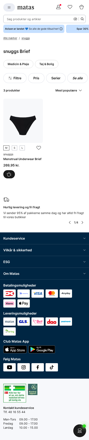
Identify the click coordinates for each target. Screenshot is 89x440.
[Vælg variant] (9, 174)
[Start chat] (79, 430)
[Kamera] (75, 19)
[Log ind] (58, 7)
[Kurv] (81, 7)
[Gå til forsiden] (25, 7)
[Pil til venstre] (69, 222)
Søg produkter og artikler (24, 19)
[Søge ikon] (82, 19)
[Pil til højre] (82, 222)
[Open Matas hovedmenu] (9, 7)
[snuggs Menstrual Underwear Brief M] (23, 138)
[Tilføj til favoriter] (39, 148)
